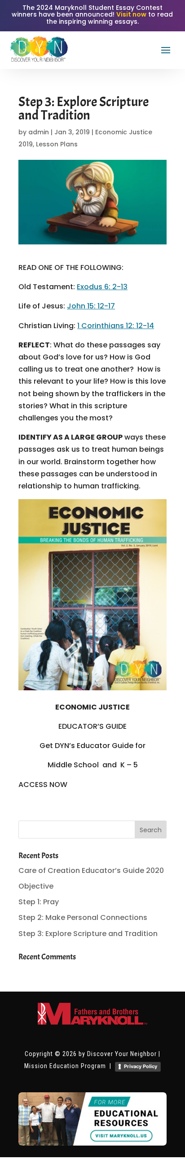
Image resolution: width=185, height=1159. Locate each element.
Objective (35, 886)
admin (38, 132)
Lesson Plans (57, 144)
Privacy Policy (140, 1066)
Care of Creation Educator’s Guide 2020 (91, 870)
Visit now (131, 14)
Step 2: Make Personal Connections (82, 917)
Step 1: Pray (38, 902)
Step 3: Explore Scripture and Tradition (88, 933)
